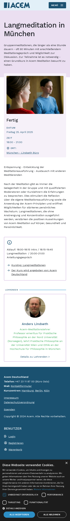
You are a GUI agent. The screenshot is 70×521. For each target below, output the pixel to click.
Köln (46, 390)
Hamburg (28, 390)
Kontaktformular (21, 386)
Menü (54, 5)
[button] (35, 508)
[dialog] (35, 490)
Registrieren (15, 443)
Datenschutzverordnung (19, 402)
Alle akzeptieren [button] (19, 514)
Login (11, 436)
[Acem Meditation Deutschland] (17, 5)
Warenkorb (15, 449)
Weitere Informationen (44, 489)
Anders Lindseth (35, 324)
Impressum (11, 397)
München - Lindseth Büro (23, 152)
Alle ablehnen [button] (51, 514)
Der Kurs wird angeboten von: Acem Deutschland (34, 272)
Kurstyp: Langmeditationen (28, 265)
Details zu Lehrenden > (35, 356)
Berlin (38, 390)
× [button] (66, 463)
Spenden (9, 409)
